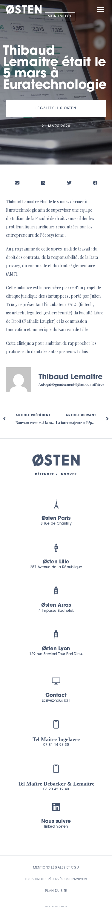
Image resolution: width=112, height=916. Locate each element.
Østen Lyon (56, 648)
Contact (56, 695)
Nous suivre (56, 821)
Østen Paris (56, 518)
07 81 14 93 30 (56, 745)
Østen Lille (56, 562)
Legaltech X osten (56, 108)
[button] (100, 9)
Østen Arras (56, 605)
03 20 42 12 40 (56, 789)
